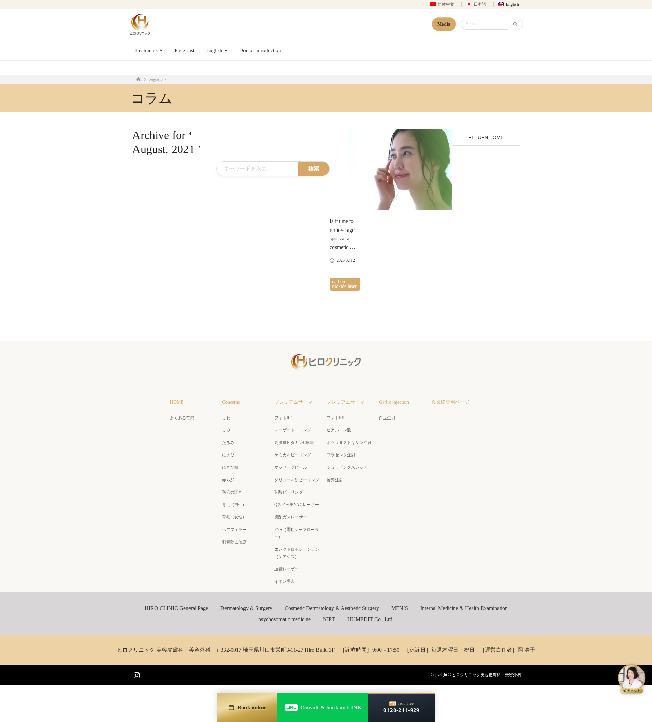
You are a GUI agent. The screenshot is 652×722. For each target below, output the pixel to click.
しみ (226, 430)
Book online (252, 707)
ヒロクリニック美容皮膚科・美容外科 (486, 674)
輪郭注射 (335, 480)
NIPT (329, 619)
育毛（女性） (234, 517)
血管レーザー (286, 569)
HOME (177, 402)
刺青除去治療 (234, 542)
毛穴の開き (232, 492)
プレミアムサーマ (293, 402)
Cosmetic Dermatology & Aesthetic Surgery (332, 608)
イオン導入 (284, 581)
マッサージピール (290, 467)
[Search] (515, 24)
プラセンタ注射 (341, 454)
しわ (226, 417)
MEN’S (399, 608)
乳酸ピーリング (288, 492)
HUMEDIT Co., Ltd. (370, 619)
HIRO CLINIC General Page (176, 608)
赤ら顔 (228, 480)
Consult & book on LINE (323, 707)
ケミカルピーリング (292, 454)
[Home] (138, 79)
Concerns (231, 402)
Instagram (136, 674)
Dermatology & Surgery (246, 608)
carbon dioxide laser (344, 284)
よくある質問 (182, 417)
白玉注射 (387, 417)
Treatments (146, 50)
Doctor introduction (260, 50)
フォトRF (283, 417)
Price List (184, 50)
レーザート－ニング (292, 430)
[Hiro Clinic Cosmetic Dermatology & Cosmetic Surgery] (140, 24)
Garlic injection (394, 402)
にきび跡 (230, 467)
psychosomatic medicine (284, 619)
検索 (313, 168)
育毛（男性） (234, 504)
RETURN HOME (486, 137)
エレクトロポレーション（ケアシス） (296, 553)
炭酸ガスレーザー (290, 517)
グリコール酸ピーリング (296, 480)
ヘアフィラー (234, 529)
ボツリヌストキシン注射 (349, 442)
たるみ (228, 442)
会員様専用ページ (450, 402)
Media (443, 24)
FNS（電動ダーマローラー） (296, 533)
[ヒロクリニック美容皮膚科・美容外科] (326, 367)
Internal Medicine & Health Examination (464, 608)
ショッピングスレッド (347, 467)
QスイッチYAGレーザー (296, 504)
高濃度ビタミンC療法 (294, 442)
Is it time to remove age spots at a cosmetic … (342, 234)
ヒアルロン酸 (339, 430)
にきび (228, 454)
